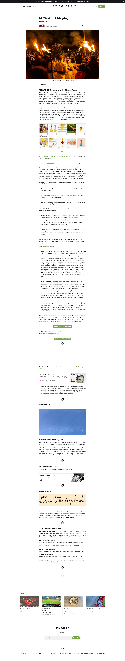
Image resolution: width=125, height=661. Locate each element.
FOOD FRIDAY (76, 653)
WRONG (29, 6)
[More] (34, 6)
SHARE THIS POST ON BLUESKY (62, 326)
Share (83, 25)
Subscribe (101, 6)
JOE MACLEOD (49, 25)
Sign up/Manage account (87, 653)
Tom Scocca (57, 25)
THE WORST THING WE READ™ (56, 653)
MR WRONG (41, 15)
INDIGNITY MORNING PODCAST (39, 653)
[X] (61, 648)
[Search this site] (91, 6)
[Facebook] (63, 648)
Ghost (104, 653)
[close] (123, 2)
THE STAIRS (22, 6)
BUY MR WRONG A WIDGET (62, 339)
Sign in (95, 6)
